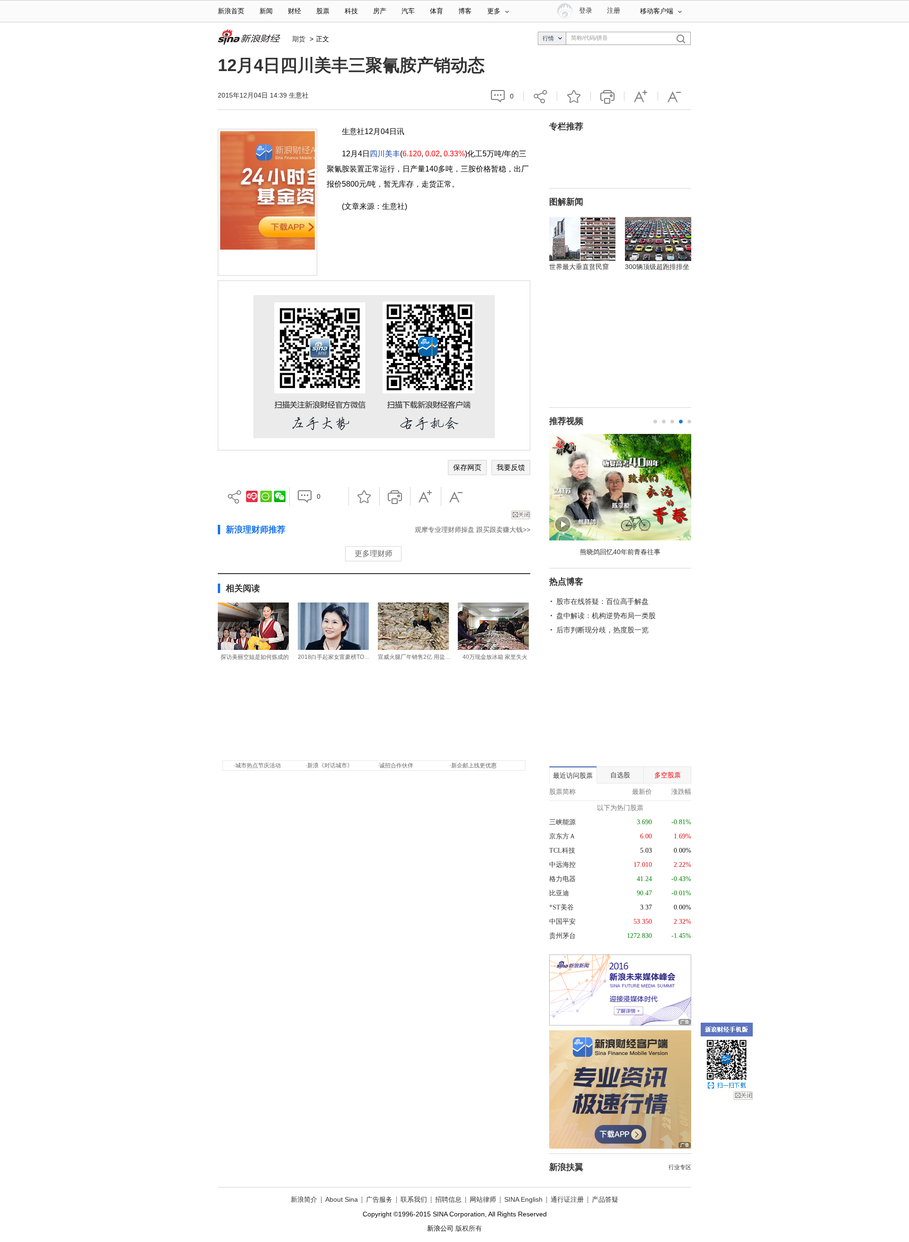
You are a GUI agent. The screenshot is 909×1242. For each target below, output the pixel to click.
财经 (294, 11)
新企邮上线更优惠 (474, 765)
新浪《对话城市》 (330, 765)
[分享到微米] (252, 496)
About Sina (341, 1199)
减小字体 (675, 96)
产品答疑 (605, 1199)
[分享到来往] (266, 496)
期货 (298, 39)
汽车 (408, 11)
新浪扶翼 (566, 1167)
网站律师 (483, 1199)
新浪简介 (304, 1199)
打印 (607, 96)
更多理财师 (373, 553)
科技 (351, 11)
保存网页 (467, 467)
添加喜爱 (574, 96)
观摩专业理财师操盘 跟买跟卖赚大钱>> (472, 529)
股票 (323, 11)
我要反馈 (511, 467)
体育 (436, 11)
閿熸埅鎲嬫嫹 (743, 1095)
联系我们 (414, 1199)
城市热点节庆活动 (258, 765)
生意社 (299, 95)
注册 (613, 10)
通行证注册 (567, 1199)
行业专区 (679, 1167)
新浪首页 (231, 11)
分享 (540, 96)
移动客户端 (656, 11)
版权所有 (468, 1228)
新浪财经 (250, 37)
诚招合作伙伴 (396, 765)
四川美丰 (385, 154)
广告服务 (379, 1199)
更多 (493, 11)
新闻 (266, 11)
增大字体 (641, 96)
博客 (465, 11)
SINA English (523, 1199)
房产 (379, 11)
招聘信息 (448, 1199)
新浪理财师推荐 (255, 529)
